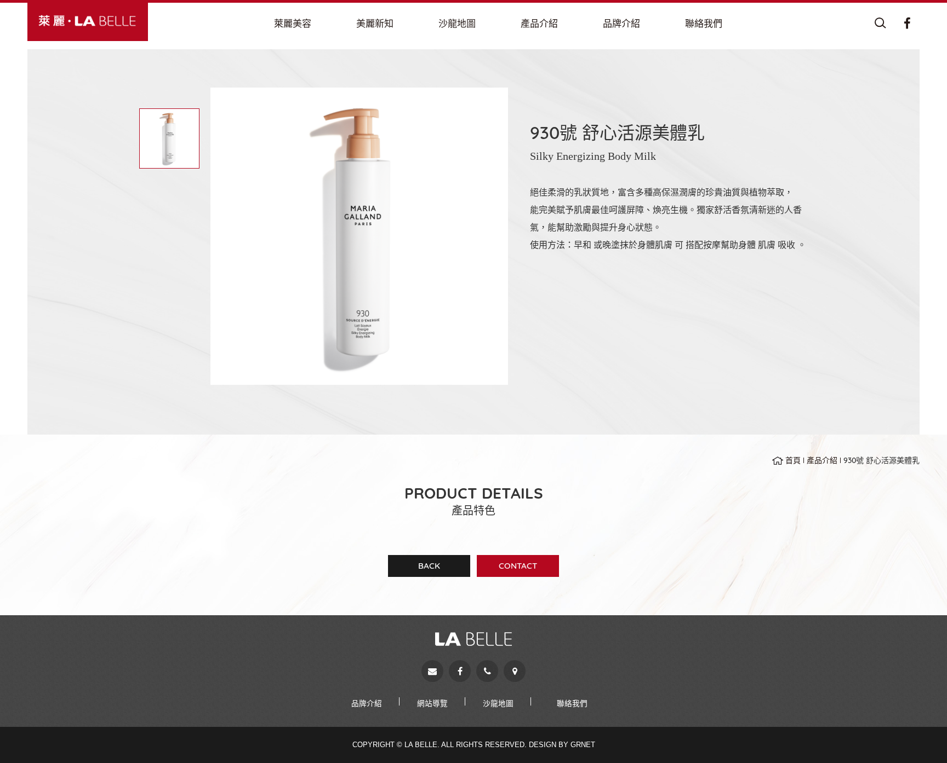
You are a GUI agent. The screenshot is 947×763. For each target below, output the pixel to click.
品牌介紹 (366, 703)
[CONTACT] (704, 23)
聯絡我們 (572, 703)
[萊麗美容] (87, 21)
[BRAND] (621, 23)
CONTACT (518, 565)
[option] (359, 236)
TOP (919, 735)
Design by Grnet (562, 745)
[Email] (432, 671)
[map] (515, 671)
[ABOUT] (293, 23)
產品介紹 (822, 460)
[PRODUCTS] (539, 23)
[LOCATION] (457, 23)
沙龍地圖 (498, 703)
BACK (429, 565)
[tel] (487, 671)
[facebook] (460, 671)
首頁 (793, 460)
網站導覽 (432, 703)
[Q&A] (375, 23)
